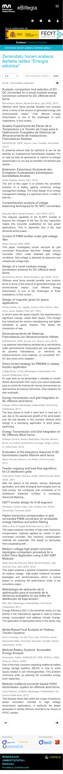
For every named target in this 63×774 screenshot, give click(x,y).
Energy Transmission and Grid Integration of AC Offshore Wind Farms (31, 433)
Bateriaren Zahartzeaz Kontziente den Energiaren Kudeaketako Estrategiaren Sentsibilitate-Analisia (27, 172)
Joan (56, 75)
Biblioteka (8, 764)
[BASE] (23, 741)
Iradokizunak (22, 767)
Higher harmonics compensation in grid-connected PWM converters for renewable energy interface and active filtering (30, 518)
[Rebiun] (57, 741)
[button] (41, 21)
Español (32, 42)
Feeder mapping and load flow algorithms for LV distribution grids (29, 469)
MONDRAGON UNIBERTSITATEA (13, 758)
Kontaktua (7, 767)
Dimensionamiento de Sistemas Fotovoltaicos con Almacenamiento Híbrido (30, 335)
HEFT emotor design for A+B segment (27, 502)
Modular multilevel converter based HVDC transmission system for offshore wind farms (31, 685)
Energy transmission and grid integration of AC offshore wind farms (30, 399)
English (42, 42)
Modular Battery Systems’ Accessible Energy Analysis (26, 651)
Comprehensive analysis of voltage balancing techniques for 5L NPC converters (31, 204)
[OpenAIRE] (9, 741)
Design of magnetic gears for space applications (25, 301)
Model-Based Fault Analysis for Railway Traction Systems (28, 631)
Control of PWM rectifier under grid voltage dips (30, 237)
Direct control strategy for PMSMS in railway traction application (30, 365)
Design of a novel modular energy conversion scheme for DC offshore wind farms (29, 269)
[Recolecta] (13, 746)
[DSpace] (53, 757)
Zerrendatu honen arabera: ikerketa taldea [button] (28, 47)
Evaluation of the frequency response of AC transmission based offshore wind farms (30, 453)
